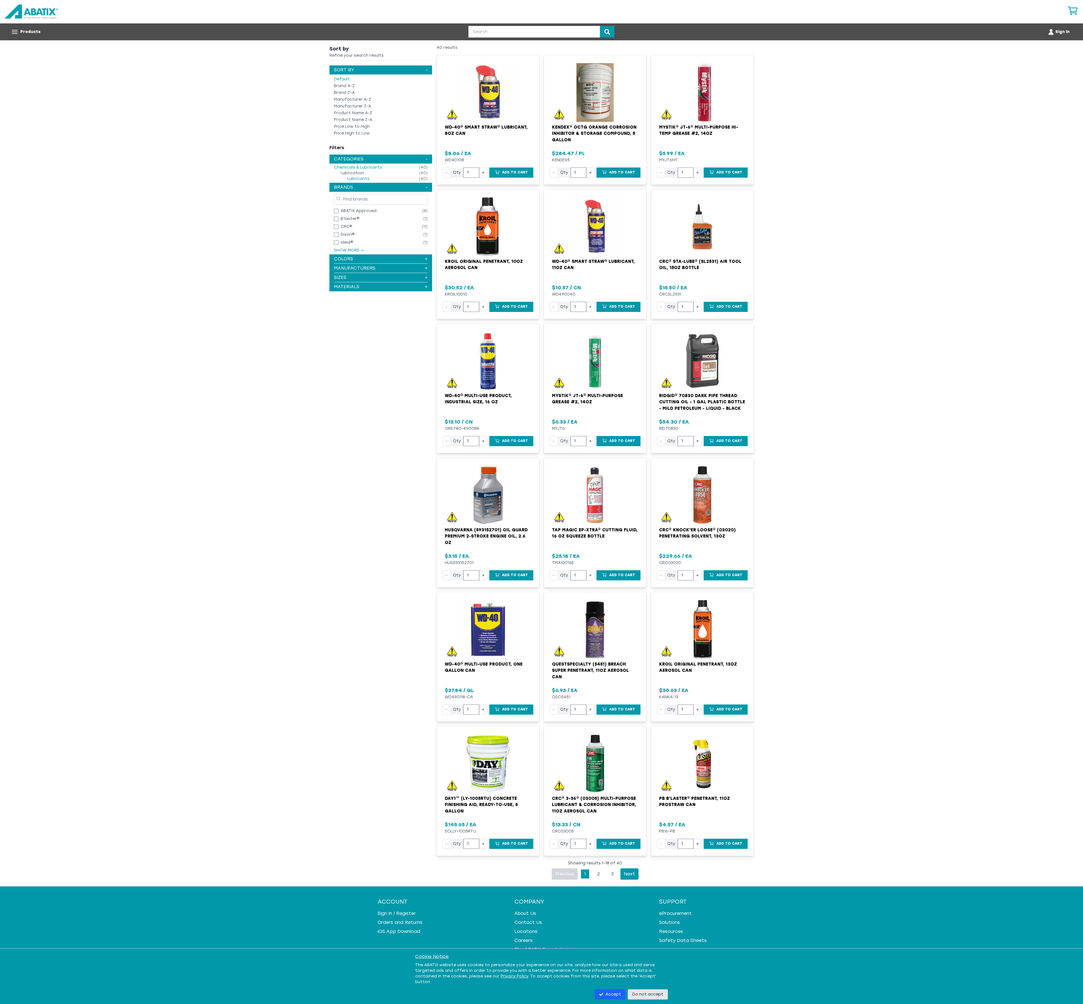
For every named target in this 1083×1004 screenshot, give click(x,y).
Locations (526, 931)
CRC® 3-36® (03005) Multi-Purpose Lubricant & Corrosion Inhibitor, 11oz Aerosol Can (594, 805)
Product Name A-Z (353, 113)
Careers (523, 940)
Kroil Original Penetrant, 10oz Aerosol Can (484, 264)
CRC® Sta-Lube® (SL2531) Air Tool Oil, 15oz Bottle (700, 264)
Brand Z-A (344, 92)
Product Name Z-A (353, 119)
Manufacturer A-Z (352, 99)
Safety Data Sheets (683, 940)
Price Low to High (352, 126)
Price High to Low (352, 133)
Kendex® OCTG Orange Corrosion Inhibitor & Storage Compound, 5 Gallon (594, 133)
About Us (525, 913)
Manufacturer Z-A (352, 106)
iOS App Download (399, 931)
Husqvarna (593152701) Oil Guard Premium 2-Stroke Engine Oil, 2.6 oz (486, 536)
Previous (564, 874)
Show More (346, 250)
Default (342, 79)
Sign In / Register (397, 913)
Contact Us (528, 922)
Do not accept (647, 994)
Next (629, 874)
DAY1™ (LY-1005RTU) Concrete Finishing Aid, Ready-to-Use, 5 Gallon (481, 805)
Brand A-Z (344, 85)
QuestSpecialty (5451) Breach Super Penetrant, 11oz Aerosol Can (590, 670)
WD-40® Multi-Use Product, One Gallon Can (484, 667)
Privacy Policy (514, 976)
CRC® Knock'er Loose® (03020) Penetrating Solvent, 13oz (697, 533)
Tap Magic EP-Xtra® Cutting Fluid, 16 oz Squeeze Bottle (595, 533)
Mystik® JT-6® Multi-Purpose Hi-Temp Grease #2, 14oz (698, 130)
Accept (613, 994)
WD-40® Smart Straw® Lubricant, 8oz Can (486, 130)
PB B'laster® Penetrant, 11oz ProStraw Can (694, 801)
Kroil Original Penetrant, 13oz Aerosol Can (698, 667)
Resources (671, 931)
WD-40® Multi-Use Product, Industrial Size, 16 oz (478, 399)
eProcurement (675, 913)
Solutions (669, 922)
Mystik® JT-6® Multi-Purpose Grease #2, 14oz (587, 399)
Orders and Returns (400, 922)
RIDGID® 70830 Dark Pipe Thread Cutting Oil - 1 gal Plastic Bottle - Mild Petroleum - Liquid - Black (702, 402)
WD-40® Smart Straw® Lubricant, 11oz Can (593, 264)
